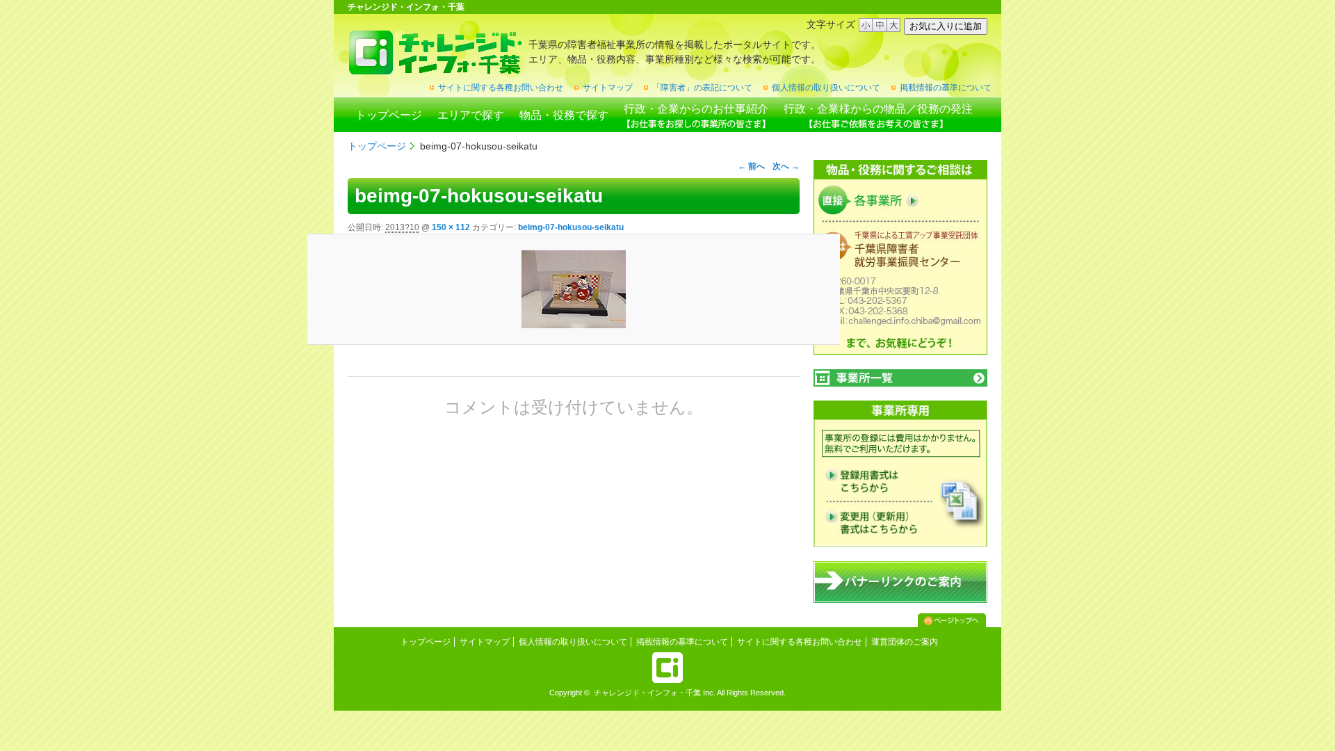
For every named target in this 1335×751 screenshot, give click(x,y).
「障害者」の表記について (702, 87)
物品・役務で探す (563, 115)
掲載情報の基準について (946, 87)
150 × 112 (451, 227)
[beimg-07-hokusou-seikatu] (573, 289)
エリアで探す (470, 115)
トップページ (388, 115)
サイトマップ (608, 87)
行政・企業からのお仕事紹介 (696, 109)
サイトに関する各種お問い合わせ (500, 87)
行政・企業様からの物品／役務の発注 (878, 109)
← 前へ (751, 166)
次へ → (786, 166)
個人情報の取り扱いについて (826, 87)
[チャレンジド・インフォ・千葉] (435, 69)
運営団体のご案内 (904, 642)
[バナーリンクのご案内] (900, 600)
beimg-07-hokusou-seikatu (571, 227)
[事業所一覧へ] (900, 378)
